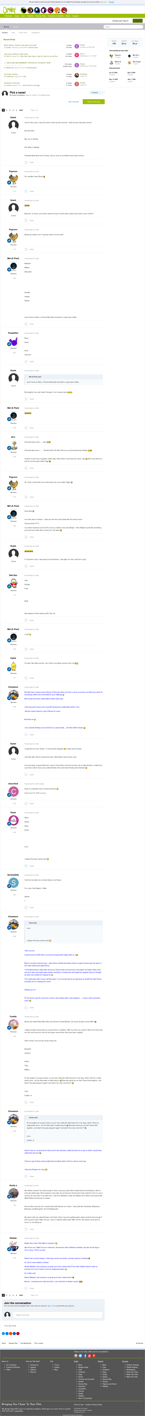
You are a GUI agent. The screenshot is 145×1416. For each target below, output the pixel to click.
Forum (56, 1365)
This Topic (132, 27)
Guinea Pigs (50, 10)
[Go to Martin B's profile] (111, 63)
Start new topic (73, 102)
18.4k (14, 707)
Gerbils (81, 1381)
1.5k (14, 1205)
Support (75, 16)
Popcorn (13, 171)
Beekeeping (131, 1369)
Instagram (76, 1356)
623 (14, 895)
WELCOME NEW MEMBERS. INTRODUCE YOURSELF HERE (29, 63)
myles (13, 657)
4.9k (14, 832)
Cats (37, 10)
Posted (31, 117)
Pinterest (94, 1356)
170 (14, 595)
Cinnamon (13, 686)
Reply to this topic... (23, 1315)
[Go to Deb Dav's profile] (13, 583)
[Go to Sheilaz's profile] (13, 1246)
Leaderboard (35, 32)
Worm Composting (85, 1398)
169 (14, 1036)
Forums (5, 32)
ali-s (13, 436)
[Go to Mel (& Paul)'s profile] (13, 266)
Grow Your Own (132, 1372)
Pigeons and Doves (110, 1384)
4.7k (14, 191)
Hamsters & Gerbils (56, 16)
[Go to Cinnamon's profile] (13, 695)
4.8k (14, 1258)
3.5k (14, 803)
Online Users (23, 32)
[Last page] (26, 110)
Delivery (33, 1369)
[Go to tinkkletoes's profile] (77, 75)
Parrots (81, 1391)
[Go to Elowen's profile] (77, 46)
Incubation (82, 1388)
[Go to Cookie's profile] (13, 1024)
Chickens (23, 10)
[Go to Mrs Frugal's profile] (129, 63)
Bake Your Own (132, 1377)
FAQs (8, 1369)
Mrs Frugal (137, 62)
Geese (105, 1377)
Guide (76, 1361)
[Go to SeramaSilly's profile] (13, 883)
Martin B (118, 62)
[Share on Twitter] (3, 1333)
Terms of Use (79, 1404)
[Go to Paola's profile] (13, 820)
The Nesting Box (31, 68)
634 (14, 353)
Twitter (80, 1356)
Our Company (11, 1365)
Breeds (100, 1361)
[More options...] (100, 117)
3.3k (14, 456)
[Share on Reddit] (10, 1333)
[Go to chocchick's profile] (13, 791)
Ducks (81, 1377)
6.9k (14, 278)
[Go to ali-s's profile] (13, 445)
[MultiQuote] (26, 162)
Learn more (103, 2)
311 (14, 678)
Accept (111, 2)
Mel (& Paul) (13, 258)
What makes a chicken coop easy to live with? (20, 45)
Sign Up (137, 21)
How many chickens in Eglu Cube (16, 54)
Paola (13, 812)
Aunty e (13, 1185)
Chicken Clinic (33, 47)
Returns (33, 1372)
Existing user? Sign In (121, 21)
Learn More (19, 1411)
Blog (56, 1369)
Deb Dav (13, 575)
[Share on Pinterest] (17, 1333)
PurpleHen (13, 332)
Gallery (57, 1367)
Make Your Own (132, 1374)
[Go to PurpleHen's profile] (13, 341)
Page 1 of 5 (35, 110)
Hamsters (82, 1386)
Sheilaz (13, 1238)
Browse (6, 27)
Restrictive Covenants (12, 83)
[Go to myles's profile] (13, 666)
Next (21, 110)
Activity (15, 27)
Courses (125, 1361)
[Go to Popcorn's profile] (13, 179)
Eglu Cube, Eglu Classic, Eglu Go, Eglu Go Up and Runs (39, 56)
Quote (32, 162)
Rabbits (44, 10)
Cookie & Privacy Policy (93, 1404)
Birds (64, 10)
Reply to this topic (93, 102)
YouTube (89, 1356)
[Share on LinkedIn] (14, 1333)
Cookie (13, 1016)
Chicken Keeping (133, 1365)
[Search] (140, 27)
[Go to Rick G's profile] (77, 55)
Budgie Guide (83, 1367)
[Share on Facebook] (7, 1333)
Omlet (10, 10)
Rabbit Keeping (132, 1367)
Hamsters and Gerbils (57, 10)
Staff (13, 32)
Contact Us (34, 1365)
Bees (80, 1365)
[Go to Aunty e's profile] (13, 1193)
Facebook (85, 1356)
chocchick (13, 783)
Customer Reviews (13, 1367)
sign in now (51, 1306)
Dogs (30, 10)
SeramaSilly (13, 874)
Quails (81, 1393)
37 (20, 65)
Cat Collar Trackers (11, 74)
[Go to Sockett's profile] (77, 84)
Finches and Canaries (86, 1379)
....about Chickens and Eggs (30, 85)
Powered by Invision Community (72, 1415)
